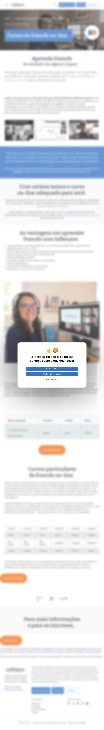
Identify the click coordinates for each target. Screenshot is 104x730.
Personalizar (52, 380)
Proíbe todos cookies (52, 374)
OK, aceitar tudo (52, 369)
